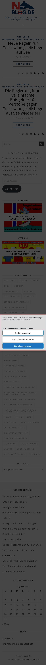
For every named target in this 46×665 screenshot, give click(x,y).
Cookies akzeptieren (23, 333)
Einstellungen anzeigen (23, 346)
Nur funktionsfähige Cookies (23, 339)
